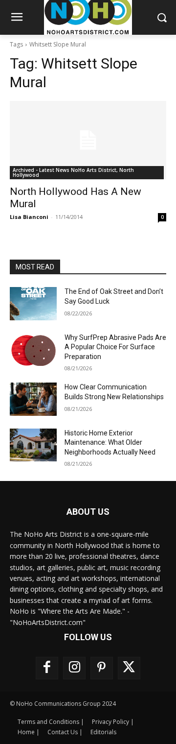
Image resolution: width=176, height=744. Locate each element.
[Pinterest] (101, 668)
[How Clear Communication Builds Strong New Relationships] (33, 399)
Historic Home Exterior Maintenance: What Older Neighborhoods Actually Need (110, 442)
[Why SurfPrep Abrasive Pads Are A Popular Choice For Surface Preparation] (33, 349)
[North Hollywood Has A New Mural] (88, 140)
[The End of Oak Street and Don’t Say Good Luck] (33, 303)
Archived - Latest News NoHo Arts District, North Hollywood (73, 172)
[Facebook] (47, 668)
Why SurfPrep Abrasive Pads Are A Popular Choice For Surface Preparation (115, 347)
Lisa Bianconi (29, 216)
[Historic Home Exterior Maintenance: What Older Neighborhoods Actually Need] (33, 445)
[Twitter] (129, 668)
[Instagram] (74, 668)
